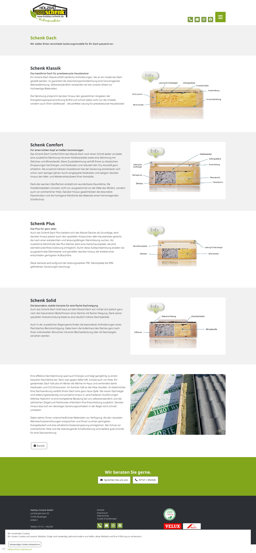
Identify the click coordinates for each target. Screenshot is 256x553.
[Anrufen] (190, 19)
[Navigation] (220, 17)
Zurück (41, 445)
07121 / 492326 (147, 480)
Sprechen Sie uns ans (116, 480)
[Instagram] (203, 19)
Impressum (102, 512)
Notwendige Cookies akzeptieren (25, 544)
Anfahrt (33, 520)
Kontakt (100, 509)
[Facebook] (210, 19)
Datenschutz (103, 515)
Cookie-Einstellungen (107, 518)
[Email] (197, 19)
